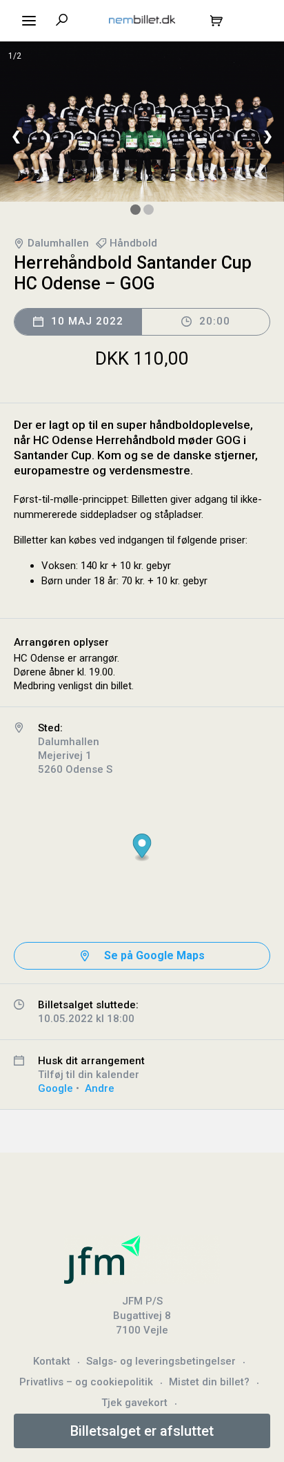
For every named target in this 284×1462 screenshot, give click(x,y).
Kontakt (51, 1361)
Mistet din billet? (209, 1382)
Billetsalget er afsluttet (142, 1431)
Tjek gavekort (134, 1402)
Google (55, 1088)
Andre (99, 1088)
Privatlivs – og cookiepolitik (86, 1382)
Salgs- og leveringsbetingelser (161, 1361)
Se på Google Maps (154, 955)
